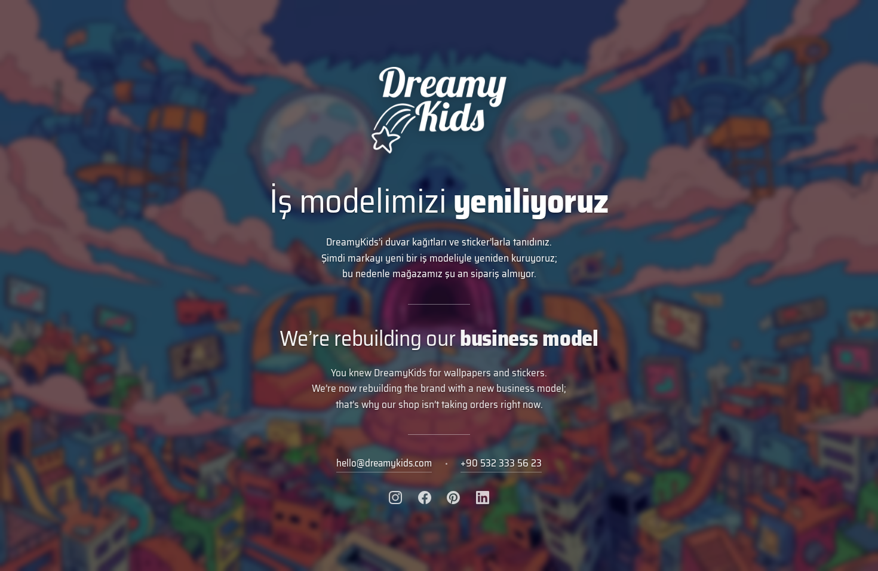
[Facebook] (424, 497)
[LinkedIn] (482, 497)
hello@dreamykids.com (384, 463)
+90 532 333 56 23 (501, 463)
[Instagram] (395, 497)
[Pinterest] (453, 497)
